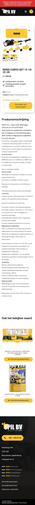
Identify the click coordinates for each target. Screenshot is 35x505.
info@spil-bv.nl (8, 459)
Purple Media (22, 503)
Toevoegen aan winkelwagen (21, 105)
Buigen (12, 95)
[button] (29, 30)
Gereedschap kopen (21, 95)
